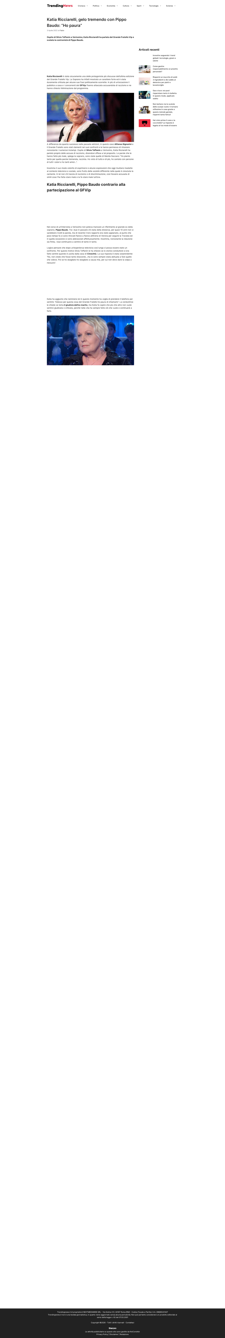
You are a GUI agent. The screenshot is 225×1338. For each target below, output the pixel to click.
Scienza (169, 6)
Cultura (126, 6)
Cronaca (81, 6)
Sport (139, 6)
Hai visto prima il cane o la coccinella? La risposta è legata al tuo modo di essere (165, 123)
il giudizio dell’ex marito (75, 305)
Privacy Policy (102, 1334)
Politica (96, 6)
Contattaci (130, 1322)
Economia (111, 6)
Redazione (124, 1334)
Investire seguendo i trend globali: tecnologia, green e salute (164, 58)
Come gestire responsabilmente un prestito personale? (165, 69)
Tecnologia (153, 6)
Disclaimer (114, 1334)
